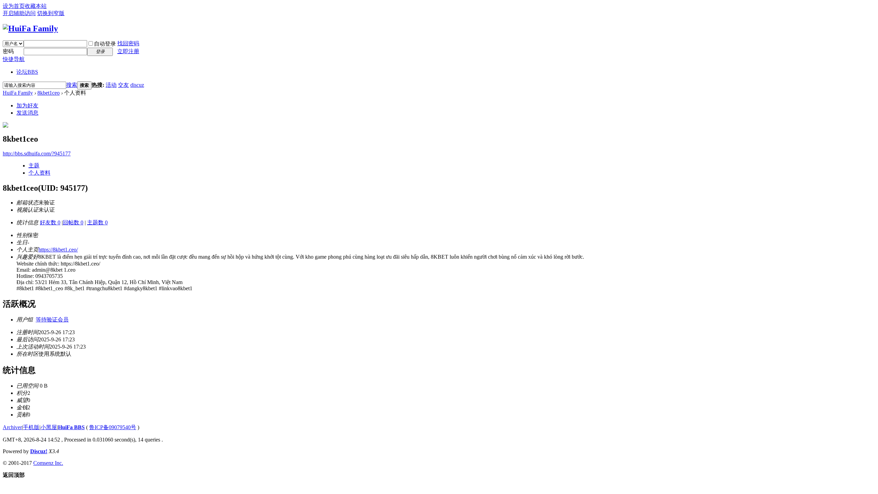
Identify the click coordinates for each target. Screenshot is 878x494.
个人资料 (39, 173)
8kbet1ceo (48, 93)
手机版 (31, 427)
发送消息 (27, 113)
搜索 (71, 85)
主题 (33, 165)
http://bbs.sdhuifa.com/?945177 (37, 153)
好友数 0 (50, 222)
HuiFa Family (18, 93)
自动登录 (105, 44)
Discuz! (38, 451)
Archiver (12, 427)
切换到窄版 (50, 13)
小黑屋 (48, 427)
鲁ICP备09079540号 (112, 427)
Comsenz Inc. (48, 463)
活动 (111, 85)
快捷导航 (14, 59)
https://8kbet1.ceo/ (58, 249)
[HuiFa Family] (30, 28)
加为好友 (27, 105)
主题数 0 (97, 222)
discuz (137, 85)
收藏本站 (36, 6)
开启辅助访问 (19, 13)
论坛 (27, 72)
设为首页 (14, 6)
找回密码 (128, 43)
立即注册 (128, 51)
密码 (8, 51)
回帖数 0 (73, 222)
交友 (123, 85)
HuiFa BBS (71, 427)
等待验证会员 (52, 319)
